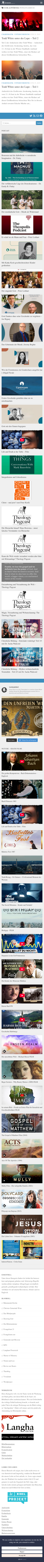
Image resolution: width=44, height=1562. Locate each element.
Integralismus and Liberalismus (14, 477)
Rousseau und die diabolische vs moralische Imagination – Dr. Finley (19, 156)
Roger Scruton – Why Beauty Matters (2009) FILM (20, 1082)
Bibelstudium (6, 1447)
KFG (5, 1345)
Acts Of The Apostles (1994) (12, 1160)
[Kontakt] (37, 115)
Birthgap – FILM (8, 930)
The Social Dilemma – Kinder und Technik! (17, 905)
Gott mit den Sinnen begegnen (14, 426)
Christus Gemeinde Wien (12, 1308)
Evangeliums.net (9, 1334)
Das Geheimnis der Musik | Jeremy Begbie (18, 344)
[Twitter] (31, 115)
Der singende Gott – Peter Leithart (15, 290)
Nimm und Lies (9, 1361)
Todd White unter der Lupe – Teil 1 (20, 86)
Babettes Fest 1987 (8, 851)
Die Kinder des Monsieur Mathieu (14, 981)
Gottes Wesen (6, 1522)
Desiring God (8, 1318)
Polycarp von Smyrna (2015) (11, 1211)
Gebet (4, 1452)
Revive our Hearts (10, 1366)
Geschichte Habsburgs (9, 1031)
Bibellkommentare (8, 1444)
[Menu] (41, 2)
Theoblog (7, 1371)
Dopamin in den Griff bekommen (13, 955)
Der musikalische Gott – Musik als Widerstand (20, 211)
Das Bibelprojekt (10, 1313)
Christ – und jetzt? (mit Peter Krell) (16, 502)
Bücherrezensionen (8, 1533)
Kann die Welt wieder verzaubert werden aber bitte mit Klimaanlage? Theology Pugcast (21, 557)
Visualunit (7, 1376)
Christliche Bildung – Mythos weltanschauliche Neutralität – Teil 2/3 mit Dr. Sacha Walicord (20, 670)
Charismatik (7, 34)
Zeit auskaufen (7, 1458)
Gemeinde (5, 1519)
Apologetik (6, 1507)
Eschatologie (6, 1513)
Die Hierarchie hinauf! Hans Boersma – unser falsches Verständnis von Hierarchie (20, 529)
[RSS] (34, 115)
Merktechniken (7, 1455)
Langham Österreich (11, 1350)
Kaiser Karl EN (7, 1006)
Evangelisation (7, 1449)
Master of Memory (10, 1355)
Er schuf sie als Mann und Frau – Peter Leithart (20, 237)
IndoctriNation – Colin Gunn (12, 1261)
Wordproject (8, 1382)
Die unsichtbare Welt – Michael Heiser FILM (18, 1056)
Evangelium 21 (9, 1329)
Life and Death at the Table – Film (15, 451)
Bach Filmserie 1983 (9, 801)
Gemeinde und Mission (12, 1340)
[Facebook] (41, 115)
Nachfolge (5, 1524)
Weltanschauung (7, 1530)
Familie (4, 1516)
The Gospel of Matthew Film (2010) (14, 1135)
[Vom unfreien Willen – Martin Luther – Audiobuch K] (22, 716)
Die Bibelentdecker (10, 1324)
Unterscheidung (22, 34)
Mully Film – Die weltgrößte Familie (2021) (17, 1186)
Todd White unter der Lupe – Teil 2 (20, 38)
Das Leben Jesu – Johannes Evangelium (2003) (18, 1236)
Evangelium (6, 1510)
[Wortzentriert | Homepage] (10, 2)
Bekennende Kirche (10, 1303)
